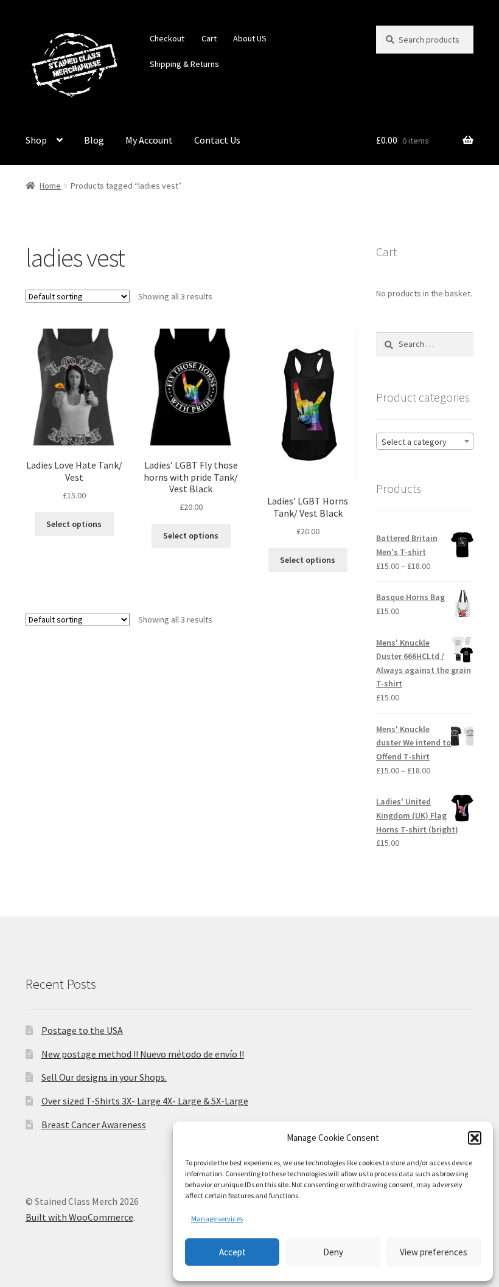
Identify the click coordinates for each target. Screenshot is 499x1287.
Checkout (167, 38)
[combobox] (424, 441)
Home (50, 185)
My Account (149, 140)
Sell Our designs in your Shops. (104, 1077)
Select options (74, 523)
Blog (94, 140)
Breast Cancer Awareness (93, 1124)
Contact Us (217, 140)
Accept (232, 1252)
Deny (333, 1252)
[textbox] (425, 441)
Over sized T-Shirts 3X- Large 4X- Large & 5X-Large (144, 1101)
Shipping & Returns (184, 63)
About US (250, 38)
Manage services (217, 1218)
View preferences (433, 1252)
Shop (36, 140)
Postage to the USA (82, 1030)
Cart (209, 38)
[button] (475, 1138)
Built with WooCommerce (79, 1217)
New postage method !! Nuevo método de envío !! (142, 1054)
